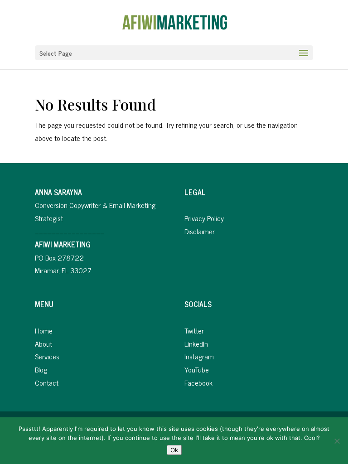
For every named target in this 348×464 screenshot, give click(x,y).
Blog (41, 369)
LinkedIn (196, 343)
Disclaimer (199, 231)
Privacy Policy (204, 218)
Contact (46, 382)
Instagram (199, 356)
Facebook (198, 382)
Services (47, 356)
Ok (174, 450)
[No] (336, 440)
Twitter (194, 330)
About (43, 343)
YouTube (196, 369)
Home (44, 330)
